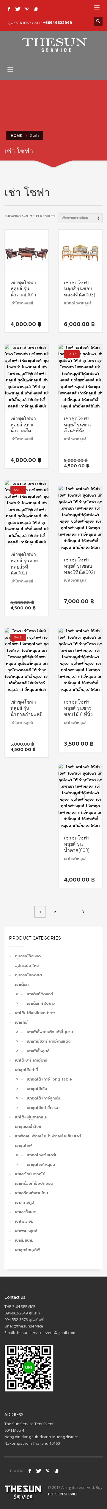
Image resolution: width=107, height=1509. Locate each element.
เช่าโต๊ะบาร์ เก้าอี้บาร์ (31, 1060)
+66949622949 (57, 22)
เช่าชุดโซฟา (24, 1145)
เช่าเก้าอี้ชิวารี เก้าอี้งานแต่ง (48, 1041)
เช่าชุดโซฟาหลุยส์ (41, 1164)
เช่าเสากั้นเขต (25, 1212)
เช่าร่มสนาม (24, 1240)
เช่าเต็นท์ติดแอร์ (40, 994)
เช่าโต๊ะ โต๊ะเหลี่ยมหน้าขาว (35, 1013)
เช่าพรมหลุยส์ (26, 1231)
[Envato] (35, 8)
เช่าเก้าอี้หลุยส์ (38, 1051)
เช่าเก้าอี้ (21, 1022)
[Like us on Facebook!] (29, 1470)
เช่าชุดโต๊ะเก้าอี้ (26, 1070)
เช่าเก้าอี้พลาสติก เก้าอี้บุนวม (50, 1032)
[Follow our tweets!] (38, 1470)
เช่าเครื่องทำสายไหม (31, 1193)
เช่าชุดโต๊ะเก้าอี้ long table (49, 1079)
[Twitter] (17, 8)
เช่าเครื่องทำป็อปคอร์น (34, 1183)
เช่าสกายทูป (24, 1202)
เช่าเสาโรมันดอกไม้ (30, 1174)
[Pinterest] (26, 8)
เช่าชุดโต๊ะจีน (37, 1088)
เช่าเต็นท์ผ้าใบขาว (41, 1003)
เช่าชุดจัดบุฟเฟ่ (27, 1250)
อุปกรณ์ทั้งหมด (28, 956)
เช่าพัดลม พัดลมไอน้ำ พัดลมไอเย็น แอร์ (48, 1136)
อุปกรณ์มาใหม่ (27, 965)
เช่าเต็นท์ (22, 984)
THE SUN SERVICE (63, 1494)
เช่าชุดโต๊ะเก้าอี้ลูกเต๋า (43, 1098)
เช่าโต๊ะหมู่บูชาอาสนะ (31, 1117)
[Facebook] (8, 8)
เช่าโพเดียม (24, 1221)
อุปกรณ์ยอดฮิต (28, 975)
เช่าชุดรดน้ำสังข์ (28, 1126)
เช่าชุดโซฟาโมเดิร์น (42, 1155)
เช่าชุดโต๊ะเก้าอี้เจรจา (43, 1107)
